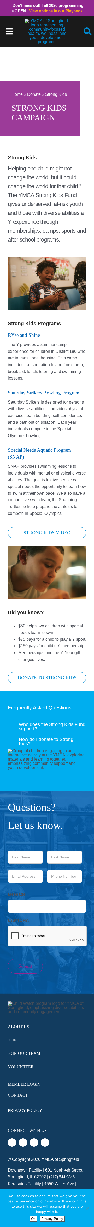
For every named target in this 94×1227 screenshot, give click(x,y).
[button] (47, 726)
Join (12, 1040)
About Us (18, 1026)
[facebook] (12, 1142)
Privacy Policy (25, 1110)
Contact (18, 1095)
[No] (87, 1208)
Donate (34, 94)
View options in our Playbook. (56, 11)
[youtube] (45, 1142)
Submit (25, 966)
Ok (33, 1219)
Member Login (24, 1084)
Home (17, 94)
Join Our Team (24, 1053)
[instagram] (34, 1142)
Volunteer (21, 1066)
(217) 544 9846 (62, 1177)
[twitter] (23, 1142)
